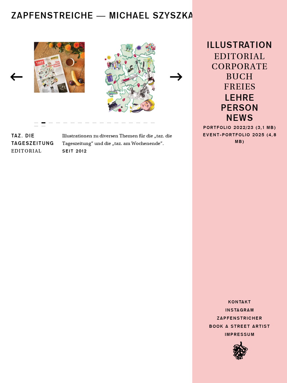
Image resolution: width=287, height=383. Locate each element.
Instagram (239, 310)
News (239, 118)
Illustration (239, 45)
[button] (16, 77)
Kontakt (239, 301)
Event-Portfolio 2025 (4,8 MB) (240, 138)
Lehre (239, 98)
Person (240, 108)
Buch (239, 77)
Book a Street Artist (239, 326)
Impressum (240, 334)
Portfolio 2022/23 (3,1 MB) (239, 127)
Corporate (240, 67)
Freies (240, 87)
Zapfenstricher (239, 318)
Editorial (239, 57)
